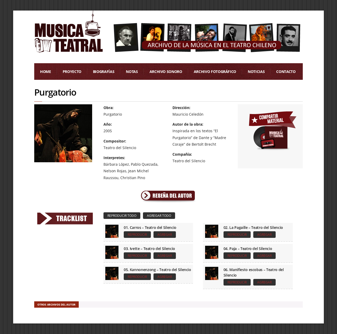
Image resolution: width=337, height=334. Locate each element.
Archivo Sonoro (166, 71)
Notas (132, 71)
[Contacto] (272, 129)
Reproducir (137, 234)
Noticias (256, 71)
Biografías (104, 71)
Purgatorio (55, 92)
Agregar (164, 234)
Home (45, 71)
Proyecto (72, 71)
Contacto (285, 71)
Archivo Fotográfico (215, 71)
